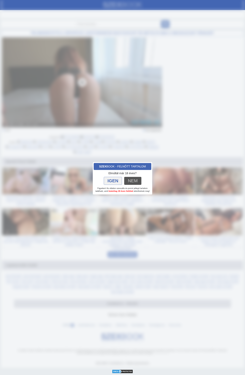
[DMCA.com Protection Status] (122, 371)
